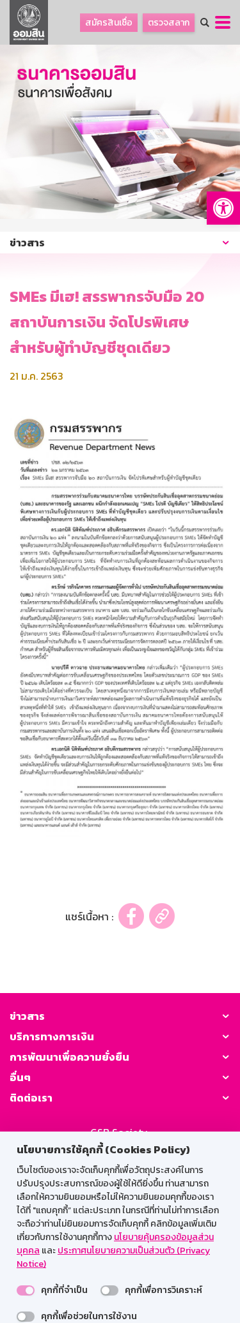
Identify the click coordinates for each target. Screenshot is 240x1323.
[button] (223, 208)
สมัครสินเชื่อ (108, 22)
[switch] (26, 1290)
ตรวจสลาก (168, 22)
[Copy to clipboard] (162, 916)
